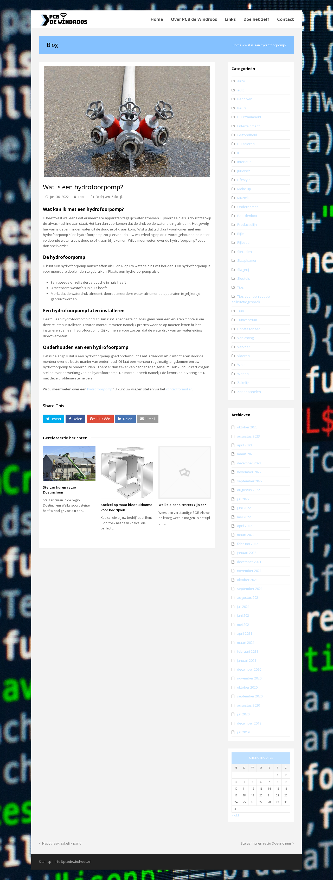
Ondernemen (248, 206)
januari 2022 (246, 552)
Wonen (243, 373)
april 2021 (244, 633)
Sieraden (244, 251)
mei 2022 (244, 517)
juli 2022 (243, 499)
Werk (241, 364)
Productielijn (247, 224)
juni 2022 (244, 507)
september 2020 (249, 696)
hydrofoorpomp (99, 389)
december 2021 (249, 561)
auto (241, 90)
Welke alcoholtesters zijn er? (182, 504)
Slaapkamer (247, 260)
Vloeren (243, 355)
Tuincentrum (247, 319)
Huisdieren (246, 143)
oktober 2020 (247, 687)
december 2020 (249, 669)
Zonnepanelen (249, 391)
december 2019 (249, 723)
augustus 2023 (248, 436)
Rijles (241, 233)
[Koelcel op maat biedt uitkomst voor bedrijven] (127, 472)
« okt (235, 815)
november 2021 (249, 570)
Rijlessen (244, 242)
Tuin (240, 311)
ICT (239, 153)
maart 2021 (245, 642)
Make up (244, 188)
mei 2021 (244, 624)
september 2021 (249, 588)
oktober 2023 (247, 427)
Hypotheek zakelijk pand (61, 843)
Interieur (244, 161)
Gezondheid (247, 135)
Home (237, 45)
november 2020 (249, 678)
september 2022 (249, 481)
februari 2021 (247, 651)
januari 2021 (246, 660)
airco (241, 81)
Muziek (243, 197)
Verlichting (245, 337)
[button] (53, 419)
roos (82, 197)
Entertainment (248, 126)
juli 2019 (243, 732)
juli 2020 (243, 714)
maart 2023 (245, 454)
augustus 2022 (248, 490)
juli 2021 (243, 606)
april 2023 (244, 445)
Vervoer (243, 347)
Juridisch (244, 170)
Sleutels (243, 278)
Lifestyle (244, 179)
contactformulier (179, 389)
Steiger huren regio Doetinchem (59, 490)
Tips (240, 287)
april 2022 (244, 525)
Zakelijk (117, 197)
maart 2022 (245, 534)
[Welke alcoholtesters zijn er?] (184, 472)
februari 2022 (247, 543)
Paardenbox (247, 215)
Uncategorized (248, 329)
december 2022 (249, 463)
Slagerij (243, 269)
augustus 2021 (248, 597)
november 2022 (249, 472)
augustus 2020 (248, 705)
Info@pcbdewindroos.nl (73, 861)
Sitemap (45, 861)
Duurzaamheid (249, 117)
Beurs (242, 108)
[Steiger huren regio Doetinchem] (69, 463)
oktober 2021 (247, 579)
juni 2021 (244, 615)
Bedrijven (103, 197)
